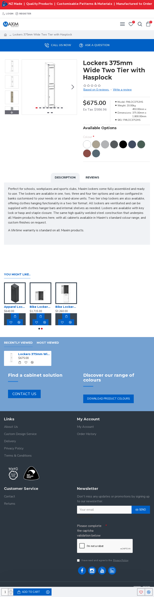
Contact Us (24, 394)
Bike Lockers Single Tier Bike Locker (40, 307)
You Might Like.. (17, 274)
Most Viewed (48, 342)
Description (65, 177)
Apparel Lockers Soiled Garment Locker (15, 307)
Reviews (92, 177)
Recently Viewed (18, 342)
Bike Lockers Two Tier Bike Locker (66, 307)
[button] (26, 87)
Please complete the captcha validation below (89, 531)
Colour (87, 137)
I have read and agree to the (104, 560)
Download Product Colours (108, 399)
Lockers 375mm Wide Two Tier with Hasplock (34, 354)
